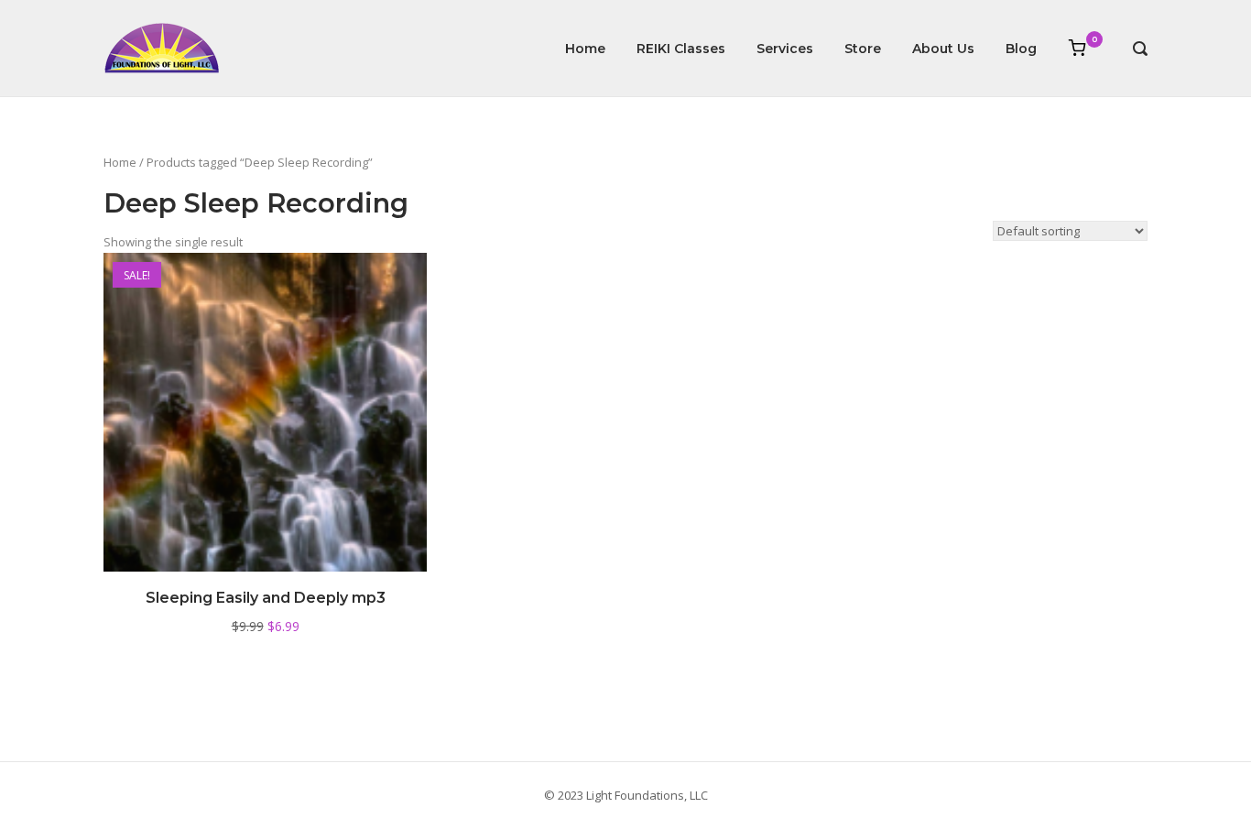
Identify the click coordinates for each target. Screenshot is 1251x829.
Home (585, 48)
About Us (943, 48)
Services (784, 48)
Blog (1021, 48)
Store (862, 48)
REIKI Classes (680, 48)
